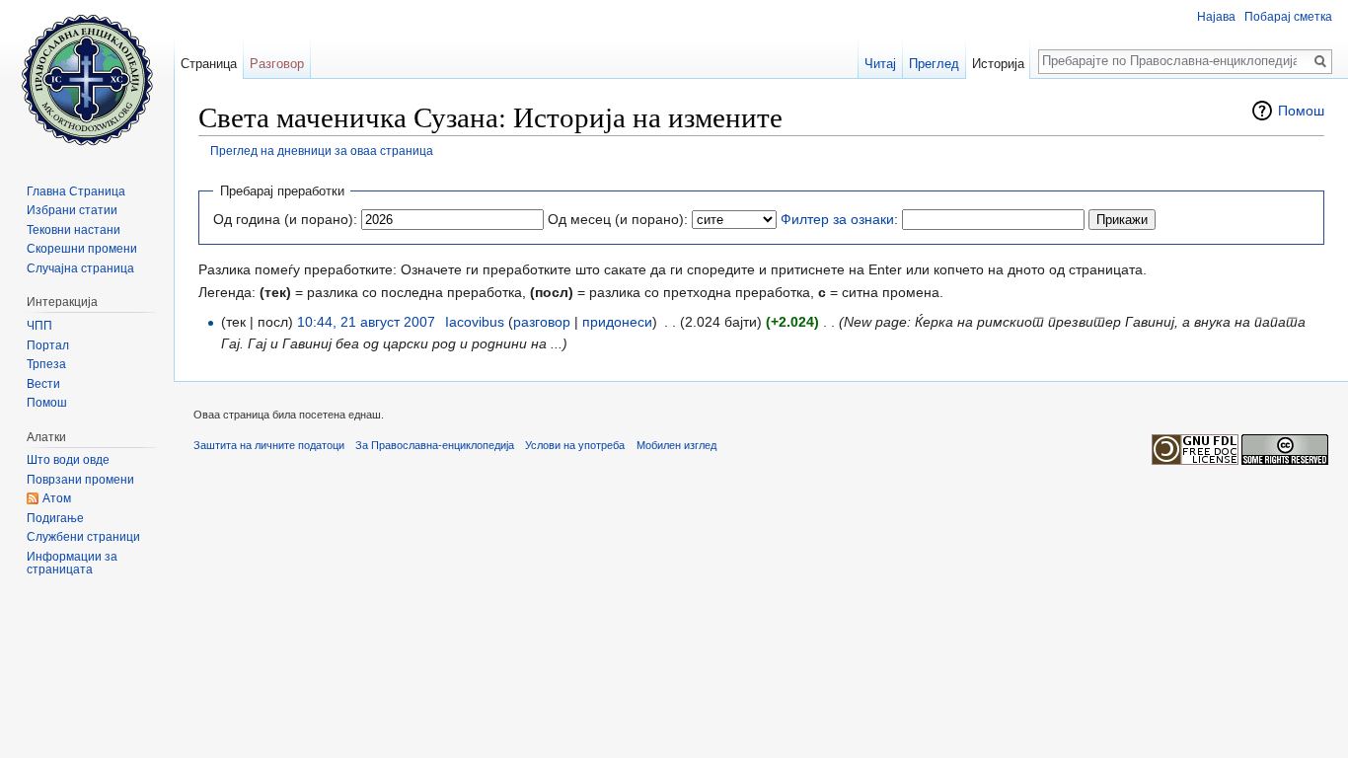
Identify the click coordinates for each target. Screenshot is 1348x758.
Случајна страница (80, 268)
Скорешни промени (82, 249)
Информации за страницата (72, 563)
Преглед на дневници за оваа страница (321, 150)
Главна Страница (76, 191)
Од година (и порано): (285, 219)
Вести (43, 384)
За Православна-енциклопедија (434, 445)
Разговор (277, 63)
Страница (209, 63)
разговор (541, 322)
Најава (1216, 17)
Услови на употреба (575, 445)
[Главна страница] (87, 79)
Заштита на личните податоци (268, 445)
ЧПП (39, 326)
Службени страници (83, 537)
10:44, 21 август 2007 (366, 322)
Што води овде (68, 460)
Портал (48, 345)
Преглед (934, 63)
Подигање (55, 518)
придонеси (617, 322)
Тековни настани (73, 230)
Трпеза (46, 364)
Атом (56, 498)
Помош (1301, 110)
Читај (880, 63)
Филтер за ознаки (837, 219)
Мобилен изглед (676, 445)
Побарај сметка (1288, 17)
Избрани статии (72, 210)
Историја (998, 63)
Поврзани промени (80, 480)
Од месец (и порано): (618, 219)
